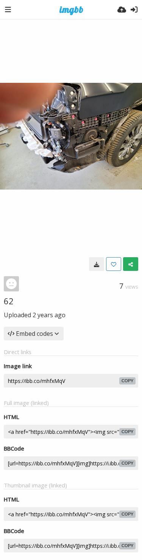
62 (9, 301)
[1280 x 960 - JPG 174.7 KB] (96, 264)
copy (127, 380)
